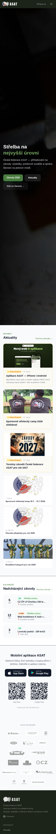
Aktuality (32, 178)
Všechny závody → (44, 589)
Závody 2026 (13, 177)
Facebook (10, 816)
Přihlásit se (41, 4)
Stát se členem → (15, 186)
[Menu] (51, 4)
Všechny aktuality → (44, 338)
